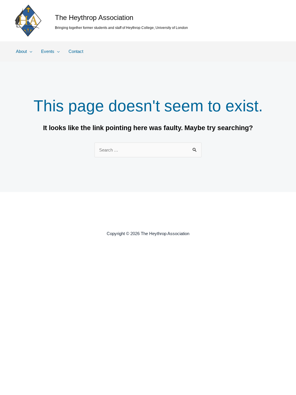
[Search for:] (148, 149)
